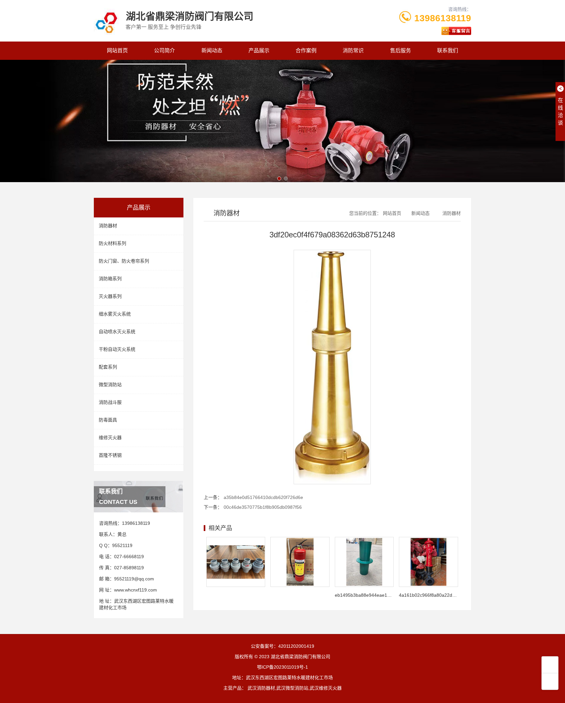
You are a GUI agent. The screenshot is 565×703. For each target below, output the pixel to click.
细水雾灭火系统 (115, 314)
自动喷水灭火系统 (117, 331)
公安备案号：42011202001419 (282, 646)
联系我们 (447, 50)
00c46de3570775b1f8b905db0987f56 (263, 507)
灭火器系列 (110, 296)
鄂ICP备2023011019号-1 (282, 667)
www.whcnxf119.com (135, 589)
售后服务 (400, 50)
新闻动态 (211, 50)
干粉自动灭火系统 (117, 349)
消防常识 (353, 50)
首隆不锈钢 (110, 455)
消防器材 (108, 225)
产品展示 (258, 50)
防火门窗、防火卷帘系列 (124, 261)
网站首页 (117, 50)
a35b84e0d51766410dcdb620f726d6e (263, 497)
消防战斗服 (110, 402)
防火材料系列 (112, 243)
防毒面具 (108, 419)
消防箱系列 (110, 278)
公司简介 (164, 50)
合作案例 (306, 50)
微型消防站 (110, 384)
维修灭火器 (110, 437)
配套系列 (108, 366)
